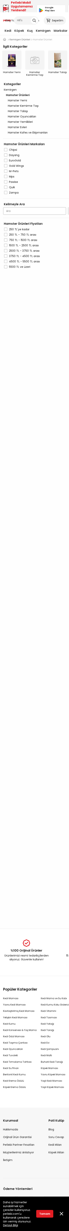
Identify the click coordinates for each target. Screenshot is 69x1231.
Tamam (44, 1214)
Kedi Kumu (9, 1023)
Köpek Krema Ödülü (14, 1087)
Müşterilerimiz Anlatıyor (18, 1152)
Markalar (60, 30)
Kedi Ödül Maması (14, 1036)
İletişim (7, 1160)
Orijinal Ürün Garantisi (17, 1137)
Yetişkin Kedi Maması (15, 1017)
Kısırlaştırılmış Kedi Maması (18, 1011)
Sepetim (57, 20)
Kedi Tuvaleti (10, 1055)
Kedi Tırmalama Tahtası (17, 1061)
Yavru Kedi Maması (14, 1004)
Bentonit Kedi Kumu (14, 1074)
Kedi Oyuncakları (13, 1049)
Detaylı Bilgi (10, 1225)
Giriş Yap (10, 20)
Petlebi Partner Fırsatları (18, 1145)
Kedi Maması (10, 998)
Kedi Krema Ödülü (13, 1080)
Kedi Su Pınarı (11, 1068)
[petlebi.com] (4, 39)
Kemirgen (43, 30)
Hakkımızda (10, 1129)
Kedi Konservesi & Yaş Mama (20, 1030)
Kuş (30, 30)
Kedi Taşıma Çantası (15, 1042)
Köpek (19, 30)
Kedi (8, 30)
